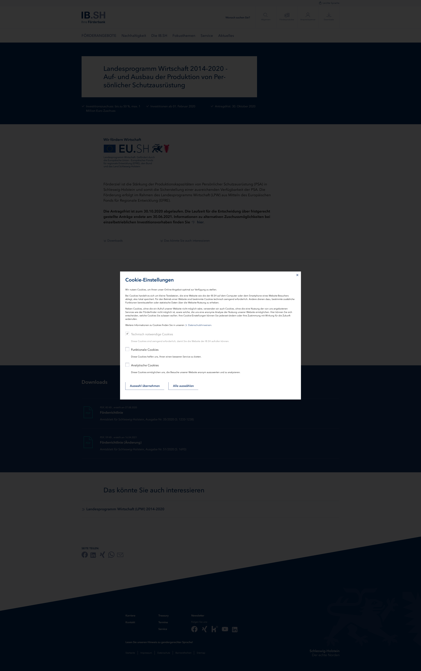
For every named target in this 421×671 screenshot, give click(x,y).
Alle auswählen (183, 386)
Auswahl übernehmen (145, 386)
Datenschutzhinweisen (199, 325)
